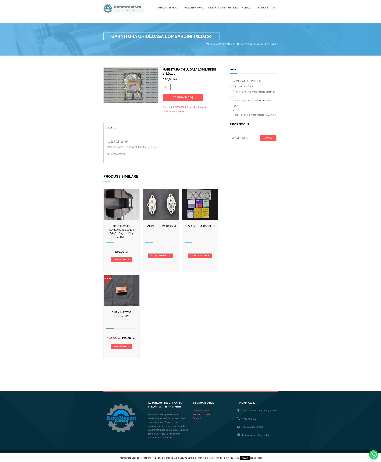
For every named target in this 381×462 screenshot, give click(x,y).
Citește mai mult (160, 256)
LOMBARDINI (224, 44)
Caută (268, 138)
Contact (247, 8)
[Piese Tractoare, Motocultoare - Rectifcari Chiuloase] (123, 8)
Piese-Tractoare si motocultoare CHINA (255, 92)
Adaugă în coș (183, 97)
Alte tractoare (244, 86)
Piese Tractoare (194, 8)
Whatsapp (262, 8)
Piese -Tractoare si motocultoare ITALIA (254, 115)
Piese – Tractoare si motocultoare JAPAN (252, 103)
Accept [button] (245, 458)
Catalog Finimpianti (168, 8)
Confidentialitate (201, 410)
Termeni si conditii (202, 414)
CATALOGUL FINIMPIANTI (247, 81)
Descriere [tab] (111, 127)
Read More (256, 458)
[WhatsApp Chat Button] (373, 454)
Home (212, 44)
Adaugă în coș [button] (121, 259)
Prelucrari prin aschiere (223, 8)
